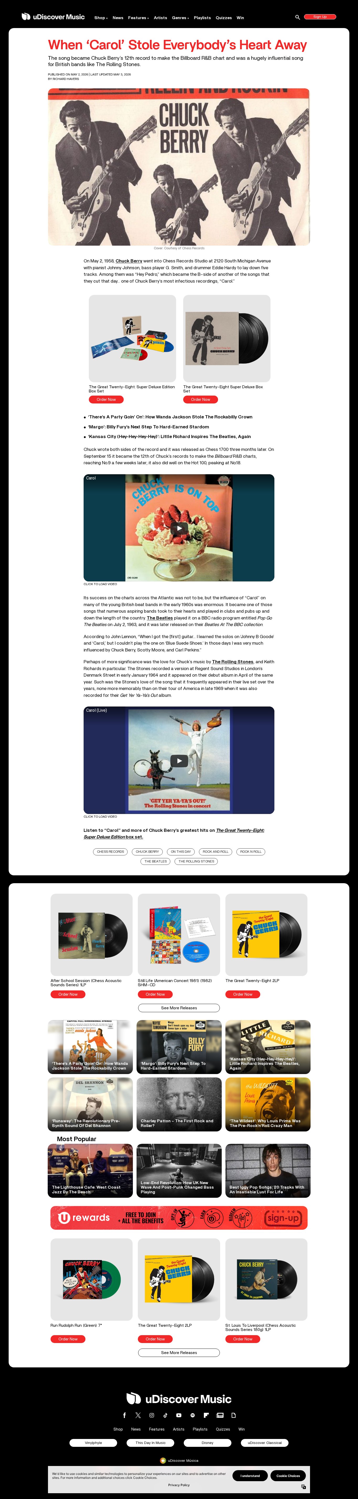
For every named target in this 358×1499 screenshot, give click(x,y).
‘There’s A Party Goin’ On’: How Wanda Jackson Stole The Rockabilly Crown (170, 417)
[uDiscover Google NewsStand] (220, 1415)
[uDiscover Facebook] (124, 1415)
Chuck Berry (129, 261)
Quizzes (224, 18)
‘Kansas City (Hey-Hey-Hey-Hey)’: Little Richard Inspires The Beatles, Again (169, 436)
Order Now (106, 400)
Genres (179, 18)
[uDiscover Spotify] (192, 1415)
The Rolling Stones (232, 662)
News (118, 18)
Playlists (202, 18)
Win (240, 18)
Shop (99, 18)
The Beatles (160, 618)
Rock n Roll (251, 852)
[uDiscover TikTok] (165, 1415)
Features (137, 18)
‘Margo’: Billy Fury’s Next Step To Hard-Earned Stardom (148, 427)
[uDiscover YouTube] (179, 1415)
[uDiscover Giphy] (233, 1415)
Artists (160, 18)
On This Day (181, 852)
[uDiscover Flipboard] (206, 1415)
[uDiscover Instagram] (151, 1415)
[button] (132, 349)
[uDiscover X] (138, 1415)
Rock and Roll (216, 852)
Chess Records (110, 852)
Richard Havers (66, 78)
